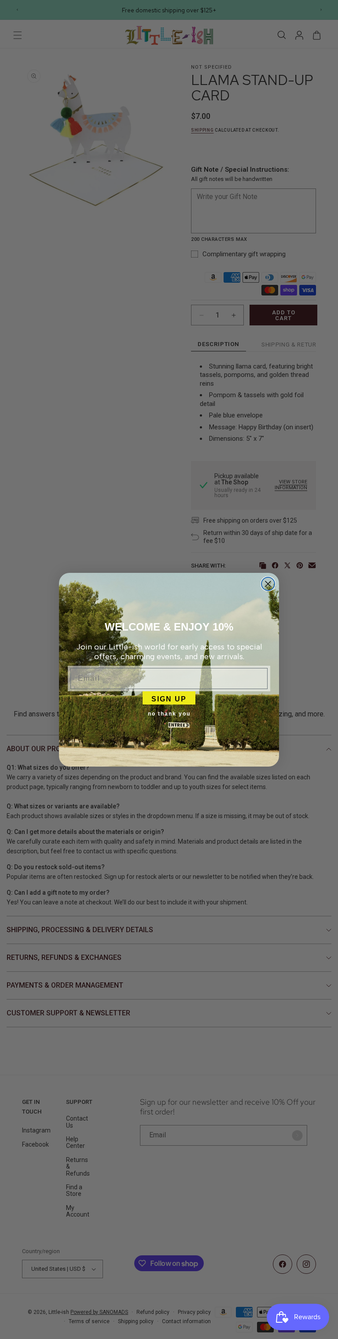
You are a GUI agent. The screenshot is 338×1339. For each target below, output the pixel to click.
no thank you (169, 714)
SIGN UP (169, 698)
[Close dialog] (268, 583)
